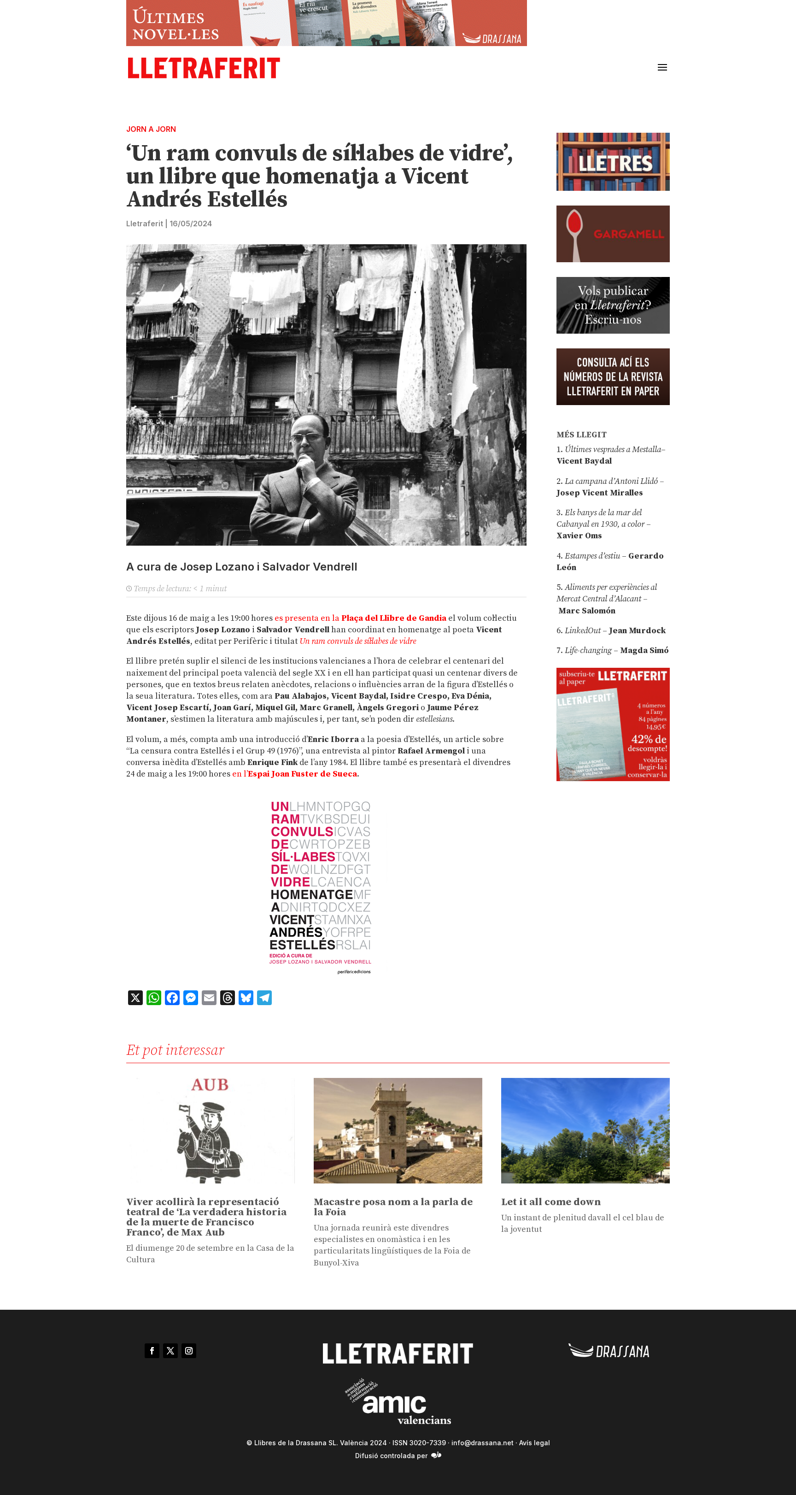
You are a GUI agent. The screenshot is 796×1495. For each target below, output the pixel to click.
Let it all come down (551, 1202)
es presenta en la (360, 618)
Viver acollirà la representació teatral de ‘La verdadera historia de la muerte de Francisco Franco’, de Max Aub (206, 1217)
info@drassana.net (482, 1443)
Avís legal (534, 1443)
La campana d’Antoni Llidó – (614, 481)
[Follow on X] (170, 1350)
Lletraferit (144, 223)
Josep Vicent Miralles (599, 493)
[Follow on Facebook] (152, 1350)
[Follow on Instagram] (188, 1350)
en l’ (294, 774)
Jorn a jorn (151, 129)
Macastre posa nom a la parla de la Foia (393, 1207)
